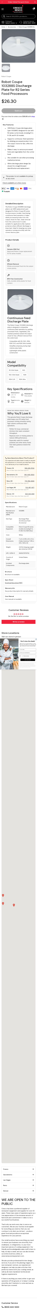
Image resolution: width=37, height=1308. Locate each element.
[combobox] (21, 656)
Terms (29, 667)
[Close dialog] (36, 639)
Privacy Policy (26, 667)
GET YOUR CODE (28, 659)
